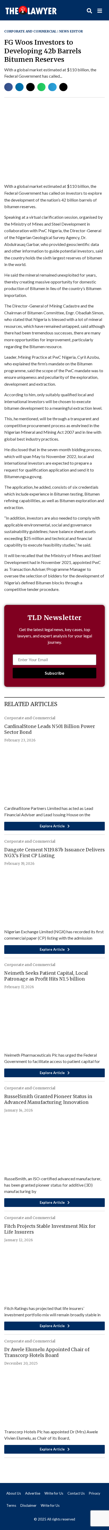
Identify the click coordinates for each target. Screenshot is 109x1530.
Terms (11, 1505)
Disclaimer (28, 1505)
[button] (8, 87)
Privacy (94, 1493)
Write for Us (53, 1493)
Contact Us (76, 1493)
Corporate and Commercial (30, 31)
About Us (13, 1493)
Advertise (32, 1493)
